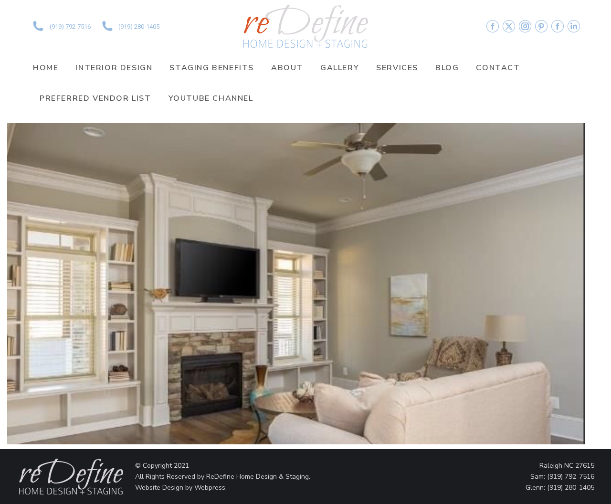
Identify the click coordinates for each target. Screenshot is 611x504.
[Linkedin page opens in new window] (574, 26)
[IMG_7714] (296, 283)
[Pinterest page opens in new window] (541, 26)
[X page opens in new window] (509, 26)
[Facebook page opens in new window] (492, 26)
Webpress (209, 487)
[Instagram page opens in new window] (525, 26)
